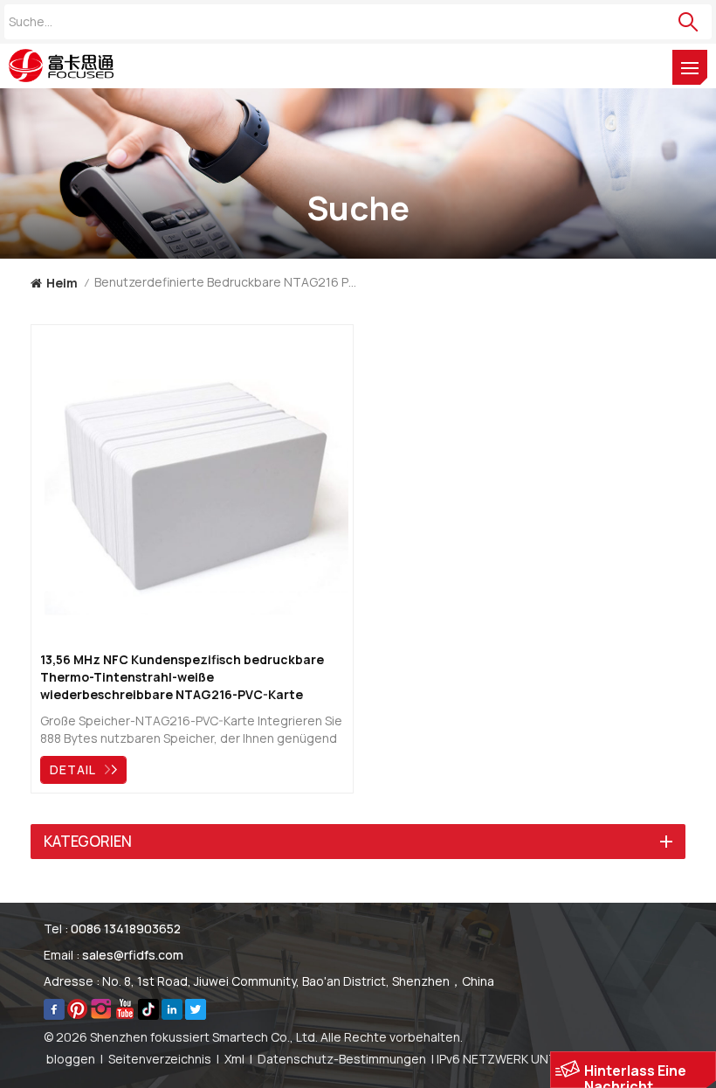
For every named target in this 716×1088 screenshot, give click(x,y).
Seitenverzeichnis (159, 1058)
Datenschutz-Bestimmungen (342, 1058)
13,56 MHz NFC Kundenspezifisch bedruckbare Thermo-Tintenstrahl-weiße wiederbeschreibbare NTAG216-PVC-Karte (182, 677)
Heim (62, 282)
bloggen (70, 1058)
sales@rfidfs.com (132, 954)
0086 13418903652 (126, 928)
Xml (234, 1058)
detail (73, 769)
